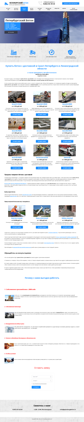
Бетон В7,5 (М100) (17, 104)
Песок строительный (42, 218)
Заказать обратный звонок (70, 3)
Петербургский (18, 3)
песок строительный (61, 237)
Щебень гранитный (67, 218)
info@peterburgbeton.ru (49, 2)
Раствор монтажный (42, 157)
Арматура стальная (16, 218)
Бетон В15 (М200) (67, 104)
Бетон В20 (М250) (17, 131)
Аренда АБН (67, 157)
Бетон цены (11, 32)
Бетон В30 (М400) (17, 157)
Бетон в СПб (7, 183)
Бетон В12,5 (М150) (42, 104)
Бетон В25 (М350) (67, 131)
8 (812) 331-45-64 (49, 4)
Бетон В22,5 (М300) (42, 131)
